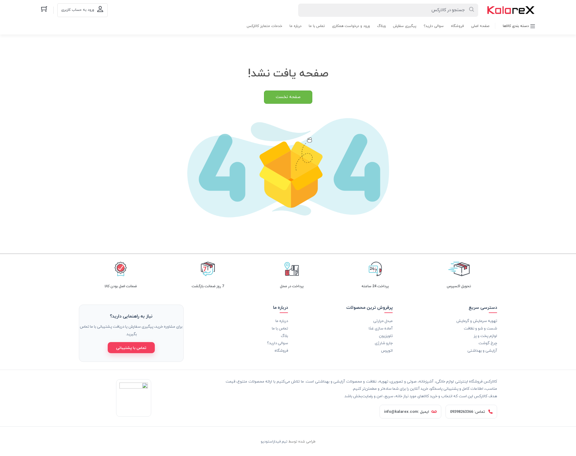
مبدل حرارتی (383, 320)
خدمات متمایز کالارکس (264, 26)
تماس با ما (317, 26)
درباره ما (296, 26)
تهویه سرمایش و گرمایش (476, 320)
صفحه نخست (288, 97)
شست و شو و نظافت (480, 328)
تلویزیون (386, 335)
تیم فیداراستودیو (274, 441)
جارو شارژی (384, 343)
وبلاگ (381, 26)
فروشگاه (457, 26)
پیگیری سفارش (404, 26)
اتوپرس (387, 350)
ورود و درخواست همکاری (351, 26)
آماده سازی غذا (381, 328)
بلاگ (284, 335)
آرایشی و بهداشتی (482, 350)
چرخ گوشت (487, 343)
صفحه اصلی (480, 26)
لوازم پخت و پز (485, 335)
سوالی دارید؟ (434, 26)
